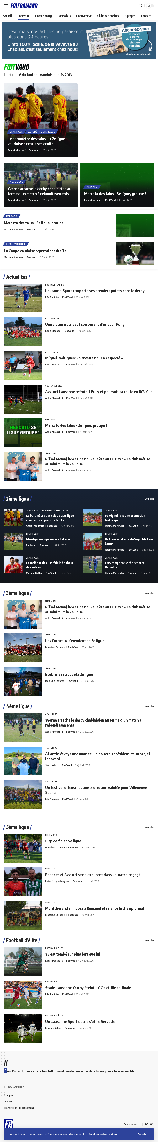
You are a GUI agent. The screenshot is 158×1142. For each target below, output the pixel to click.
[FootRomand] (24, 5)
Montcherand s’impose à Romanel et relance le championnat (94, 908)
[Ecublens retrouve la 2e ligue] (23, 681)
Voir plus (149, 498)
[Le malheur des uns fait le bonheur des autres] (13, 564)
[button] (142, 1134)
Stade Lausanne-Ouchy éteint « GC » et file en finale (88, 987)
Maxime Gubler (34, 573)
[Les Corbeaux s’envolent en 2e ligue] (23, 647)
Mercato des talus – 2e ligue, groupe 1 (76, 425)
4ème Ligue (16, 182)
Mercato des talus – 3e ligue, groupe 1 (35, 222)
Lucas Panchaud (93, 200)
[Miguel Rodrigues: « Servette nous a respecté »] (23, 365)
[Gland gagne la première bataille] (13, 541)
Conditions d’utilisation (103, 1133)
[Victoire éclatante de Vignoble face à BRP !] (92, 541)
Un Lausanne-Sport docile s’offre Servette (80, 1021)
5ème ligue (17, 827)
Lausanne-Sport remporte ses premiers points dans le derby (95, 290)
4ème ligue (17, 706)
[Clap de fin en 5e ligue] (23, 848)
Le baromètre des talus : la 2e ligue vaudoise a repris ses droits (36, 141)
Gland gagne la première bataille (48, 539)
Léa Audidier (52, 297)
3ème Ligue (51, 453)
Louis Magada (53, 330)
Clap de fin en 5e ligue (63, 840)
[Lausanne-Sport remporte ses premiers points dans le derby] (23, 298)
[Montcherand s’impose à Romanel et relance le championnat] (23, 915)
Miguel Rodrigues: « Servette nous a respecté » (84, 357)
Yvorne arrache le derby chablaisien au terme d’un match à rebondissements (39, 191)
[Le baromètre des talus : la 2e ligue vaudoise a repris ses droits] (41, 120)
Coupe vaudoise (16, 244)
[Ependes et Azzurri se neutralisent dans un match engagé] (23, 881)
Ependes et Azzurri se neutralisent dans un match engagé (92, 874)
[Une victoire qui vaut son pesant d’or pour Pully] (23, 331)
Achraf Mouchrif (16, 150)
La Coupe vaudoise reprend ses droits (35, 250)
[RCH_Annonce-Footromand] (79, 40)
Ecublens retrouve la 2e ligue (69, 674)
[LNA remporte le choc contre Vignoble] (92, 564)
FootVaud (34, 150)
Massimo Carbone (13, 229)
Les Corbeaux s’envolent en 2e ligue (74, 640)
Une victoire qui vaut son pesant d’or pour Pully (84, 324)
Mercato (92, 187)
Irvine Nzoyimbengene (57, 881)
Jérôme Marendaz (114, 525)
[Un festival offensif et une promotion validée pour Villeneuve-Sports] (23, 794)
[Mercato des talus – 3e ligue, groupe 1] (135, 225)
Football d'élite (21, 940)
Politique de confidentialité (64, 1133)
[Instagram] (147, 1124)
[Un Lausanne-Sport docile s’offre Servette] (23, 1028)
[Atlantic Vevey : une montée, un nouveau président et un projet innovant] (23, 761)
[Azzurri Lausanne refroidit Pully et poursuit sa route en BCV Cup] (23, 399)
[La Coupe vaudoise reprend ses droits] (135, 253)
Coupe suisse (52, 318)
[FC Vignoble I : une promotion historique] (92, 517)
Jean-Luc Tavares (54, 680)
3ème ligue (17, 593)
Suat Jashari (51, 765)
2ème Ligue (16, 132)
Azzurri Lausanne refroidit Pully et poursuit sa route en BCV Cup (99, 391)
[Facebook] (142, 1124)
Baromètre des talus (41, 132)
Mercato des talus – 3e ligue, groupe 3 (115, 193)
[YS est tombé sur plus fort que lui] (23, 961)
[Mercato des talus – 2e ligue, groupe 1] (23, 432)
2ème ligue (17, 498)
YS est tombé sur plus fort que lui (72, 954)
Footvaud (31, 545)
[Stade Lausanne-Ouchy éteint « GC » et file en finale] (23, 995)
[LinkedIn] (152, 1124)
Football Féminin (54, 285)
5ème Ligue (51, 835)
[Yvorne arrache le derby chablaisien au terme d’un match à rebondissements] (23, 727)
